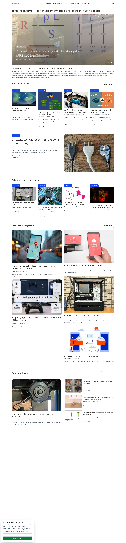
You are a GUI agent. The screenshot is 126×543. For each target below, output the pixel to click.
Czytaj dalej (16, 157)
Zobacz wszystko (108, 84)
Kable (72, 3)
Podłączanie (56, 3)
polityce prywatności (23, 531)
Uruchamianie (65, 3)
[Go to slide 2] (110, 62)
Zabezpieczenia (85, 3)
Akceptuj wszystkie (17, 538)
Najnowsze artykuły (46, 3)
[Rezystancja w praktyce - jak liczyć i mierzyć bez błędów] (63, 39)
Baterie (77, 3)
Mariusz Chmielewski (21, 59)
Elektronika (21, 46)
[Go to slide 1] (108, 62)
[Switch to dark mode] (113, 3)
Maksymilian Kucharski (69, 114)
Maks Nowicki (41, 116)
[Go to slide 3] (111, 62)
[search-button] (109, 3)
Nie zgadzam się (17, 535)
